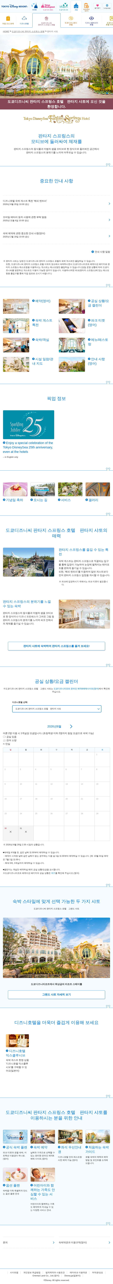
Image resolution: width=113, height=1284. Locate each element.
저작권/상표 (97, 1272)
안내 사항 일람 (102, 252)
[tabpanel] (56, 66)
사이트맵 (14, 1272)
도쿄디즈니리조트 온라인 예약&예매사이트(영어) (76, 688)
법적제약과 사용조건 (55, 1272)
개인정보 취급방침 (31, 1272)
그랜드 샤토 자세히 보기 (56, 994)
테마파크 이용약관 (78, 1272)
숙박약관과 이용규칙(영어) (73, 1242)
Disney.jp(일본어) (72, 1275)
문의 (5, 1242)
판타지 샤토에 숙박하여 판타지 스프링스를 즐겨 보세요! (56, 646)
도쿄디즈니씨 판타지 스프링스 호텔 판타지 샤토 (38, 709)
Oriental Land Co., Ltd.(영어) (46, 1275)
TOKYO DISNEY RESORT (14, 6)
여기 (53, 873)
